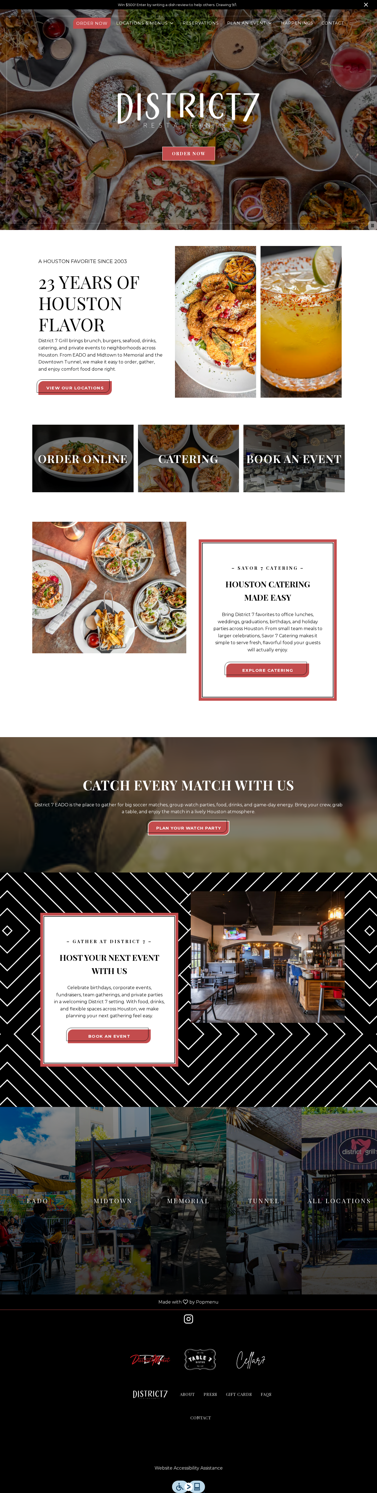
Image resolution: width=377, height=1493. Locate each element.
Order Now (92, 23)
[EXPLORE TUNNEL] (264, 1200)
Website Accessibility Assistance (189, 1468)
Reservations (201, 23)
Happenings (297, 23)
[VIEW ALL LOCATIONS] (339, 1200)
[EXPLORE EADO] (37, 1200)
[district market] (150, 1359)
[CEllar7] (251, 1359)
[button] (145, 23)
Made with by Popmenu (111, 1302)
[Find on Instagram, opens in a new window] (188, 1321)
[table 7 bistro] (201, 1360)
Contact (333, 23)
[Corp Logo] (150, 1395)
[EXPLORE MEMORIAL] (188, 1200)
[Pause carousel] (372, 225)
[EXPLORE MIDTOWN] (113, 1200)
